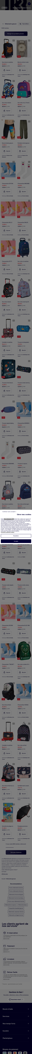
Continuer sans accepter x (9, 511)
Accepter (16, 541)
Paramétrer (16, 535)
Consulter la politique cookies (7, 532)
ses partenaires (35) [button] (9, 519)
